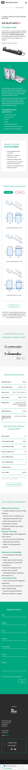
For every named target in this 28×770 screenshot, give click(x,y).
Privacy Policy (5, 730)
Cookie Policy (5, 732)
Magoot (7, 735)
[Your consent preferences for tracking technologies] (2, 767)
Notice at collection (7, 768)
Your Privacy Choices (11, 766)
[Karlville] (9, 3)
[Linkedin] (15, 749)
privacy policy (19, 676)
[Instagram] (12, 749)
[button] (26, 3)
